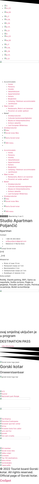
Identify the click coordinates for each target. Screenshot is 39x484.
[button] (19, 148)
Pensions (11, 87)
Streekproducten (14, 116)
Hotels (10, 84)
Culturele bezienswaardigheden (20, 118)
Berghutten (12, 99)
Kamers (11, 96)
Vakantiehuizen (13, 91)
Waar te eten (9, 106)
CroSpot (5, 480)
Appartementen (14, 94)
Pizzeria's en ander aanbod (18, 111)
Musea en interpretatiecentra (19, 121)
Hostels (11, 89)
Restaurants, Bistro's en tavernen (20, 108)
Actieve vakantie (14, 123)
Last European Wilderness (18, 125)
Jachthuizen (12, 104)
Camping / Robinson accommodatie (21, 101)
